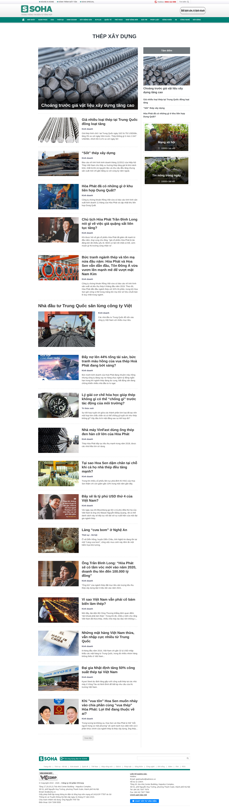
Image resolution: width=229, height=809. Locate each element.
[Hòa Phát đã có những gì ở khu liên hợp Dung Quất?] (58, 196)
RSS (184, 766)
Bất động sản (86, 20)
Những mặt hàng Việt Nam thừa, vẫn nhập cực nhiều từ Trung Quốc (108, 637)
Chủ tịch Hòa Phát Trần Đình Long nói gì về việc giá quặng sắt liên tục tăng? (109, 223)
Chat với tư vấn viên (146, 801)
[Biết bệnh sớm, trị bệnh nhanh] (193, 10)
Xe (176, 20)
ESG (52, 20)
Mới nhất (31, 20)
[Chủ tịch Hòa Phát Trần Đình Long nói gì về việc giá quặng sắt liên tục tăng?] (58, 230)
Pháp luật (154, 20)
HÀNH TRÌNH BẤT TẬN (67, 2)
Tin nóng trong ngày (166, 175)
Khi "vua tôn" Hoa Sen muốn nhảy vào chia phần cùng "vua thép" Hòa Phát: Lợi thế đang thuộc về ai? (110, 707)
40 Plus (98, 20)
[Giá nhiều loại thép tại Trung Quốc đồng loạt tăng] (58, 130)
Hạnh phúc (43, 20)
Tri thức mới (88, 408)
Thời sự (60, 20)
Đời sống (197, 20)
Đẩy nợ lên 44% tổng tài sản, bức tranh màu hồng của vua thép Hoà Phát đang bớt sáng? (109, 361)
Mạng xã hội (166, 142)
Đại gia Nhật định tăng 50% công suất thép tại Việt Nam (108, 670)
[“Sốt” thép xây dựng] (58, 163)
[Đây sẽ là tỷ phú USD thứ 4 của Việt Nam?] (58, 507)
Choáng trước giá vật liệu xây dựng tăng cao (87, 105)
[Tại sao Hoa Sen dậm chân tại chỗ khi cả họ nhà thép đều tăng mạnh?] (58, 473)
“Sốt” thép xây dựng (98, 153)
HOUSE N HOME (47, 2)
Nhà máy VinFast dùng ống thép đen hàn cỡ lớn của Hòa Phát (108, 432)
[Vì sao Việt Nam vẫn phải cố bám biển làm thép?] (58, 610)
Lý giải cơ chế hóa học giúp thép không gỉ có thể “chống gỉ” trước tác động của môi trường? (109, 399)
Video (170, 766)
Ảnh (177, 766)
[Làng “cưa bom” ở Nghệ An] (58, 540)
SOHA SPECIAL (87, 2)
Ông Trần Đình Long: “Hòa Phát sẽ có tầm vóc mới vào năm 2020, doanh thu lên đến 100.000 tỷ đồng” (109, 569)
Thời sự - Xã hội (89, 535)
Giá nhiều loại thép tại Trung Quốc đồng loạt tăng (110, 122)
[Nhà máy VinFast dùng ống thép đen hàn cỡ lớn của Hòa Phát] (58, 440)
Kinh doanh (72, 20)
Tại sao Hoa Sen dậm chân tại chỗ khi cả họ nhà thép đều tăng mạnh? (109, 467)
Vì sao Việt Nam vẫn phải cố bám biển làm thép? (108, 601)
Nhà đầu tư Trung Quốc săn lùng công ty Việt (85, 305)
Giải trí (144, 20)
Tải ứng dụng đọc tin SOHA (75, 759)
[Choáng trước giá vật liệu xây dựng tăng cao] (88, 78)
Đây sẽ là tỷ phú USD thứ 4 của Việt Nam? (107, 498)
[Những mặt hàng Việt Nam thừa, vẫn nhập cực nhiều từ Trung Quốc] (58, 643)
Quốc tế (108, 20)
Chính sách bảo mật (138, 795)
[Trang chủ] (36, 10)
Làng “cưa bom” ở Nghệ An (104, 530)
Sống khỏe (167, 20)
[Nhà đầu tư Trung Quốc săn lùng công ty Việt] (66, 329)
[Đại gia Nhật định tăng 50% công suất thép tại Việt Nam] (58, 678)
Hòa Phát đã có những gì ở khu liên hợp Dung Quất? (107, 188)
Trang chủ (47, 766)
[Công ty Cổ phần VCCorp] (76, 776)
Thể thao (119, 20)
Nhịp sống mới (132, 20)
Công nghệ (185, 20)
